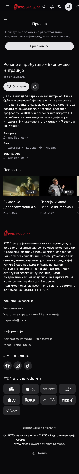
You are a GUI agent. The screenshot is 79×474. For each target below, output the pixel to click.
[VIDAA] (11, 410)
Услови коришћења (17, 345)
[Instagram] (17, 365)
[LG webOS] (48, 400)
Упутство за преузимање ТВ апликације (31, 314)
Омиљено (19, 86)
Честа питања (13, 308)
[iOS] (30, 389)
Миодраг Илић (13, 148)
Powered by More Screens (46, 444)
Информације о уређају (39, 428)
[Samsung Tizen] (67, 400)
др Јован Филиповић (41, 148)
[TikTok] (28, 365)
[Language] (59, 7)
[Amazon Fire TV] (67, 389)
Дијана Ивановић (15, 137)
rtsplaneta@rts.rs (14, 320)
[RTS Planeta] (26, 6)
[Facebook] (7, 365)
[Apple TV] (11, 400)
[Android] (11, 389)
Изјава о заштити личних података (28, 339)
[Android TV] (48, 389)
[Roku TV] (30, 400)
